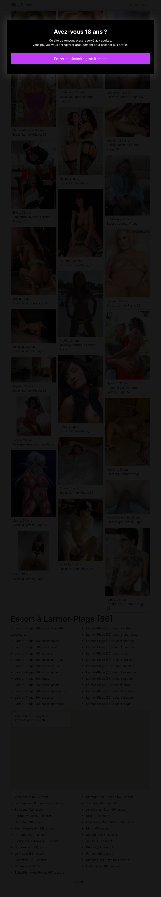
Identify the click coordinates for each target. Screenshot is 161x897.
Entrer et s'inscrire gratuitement (80, 59)
